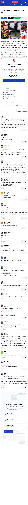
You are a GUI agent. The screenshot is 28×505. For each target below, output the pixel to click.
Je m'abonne (14, 80)
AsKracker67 (7, 145)
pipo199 (5, 267)
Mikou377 (6, 115)
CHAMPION (6, 245)
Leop (5, 204)
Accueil (3, 7)
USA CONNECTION (8, 232)
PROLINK (6, 373)
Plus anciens (18, 111)
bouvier (6, 134)
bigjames (6, 361)
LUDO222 (6, 179)
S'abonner (20, 432)
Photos (7, 7)
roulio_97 (6, 192)
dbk (5, 351)
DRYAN (5, 333)
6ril (5, 282)
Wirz (5, 160)
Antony (6, 321)
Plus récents (24, 111)
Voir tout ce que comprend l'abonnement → (14, 105)
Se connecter (17, 101)
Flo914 (5, 293)
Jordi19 (5, 257)
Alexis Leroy (7, 222)
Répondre (3, 130)
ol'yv (5, 305)
